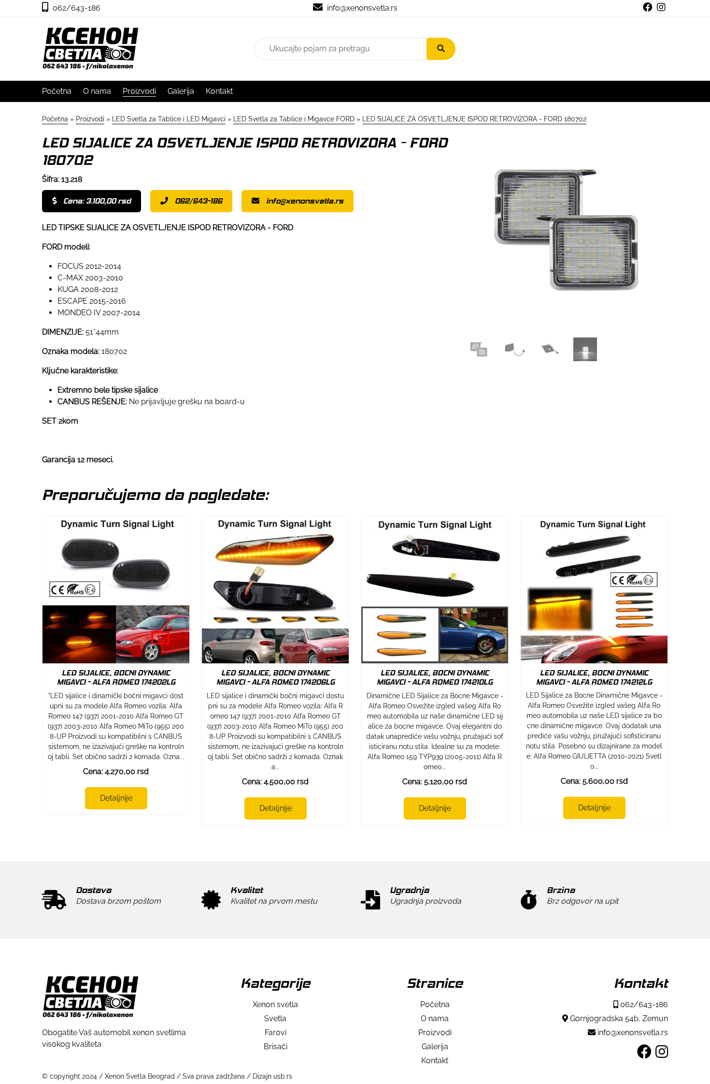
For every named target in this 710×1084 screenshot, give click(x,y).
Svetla (275, 1018)
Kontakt (219, 91)
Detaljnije (116, 798)
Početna (56, 91)
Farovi (275, 1032)
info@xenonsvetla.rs (361, 8)
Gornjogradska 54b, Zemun (618, 1018)
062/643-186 (75, 8)
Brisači (275, 1046)
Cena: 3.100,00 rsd (96, 200)
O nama (97, 91)
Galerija (181, 91)
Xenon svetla (275, 1004)
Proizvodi (139, 91)
